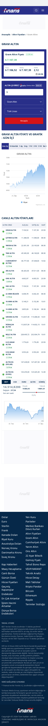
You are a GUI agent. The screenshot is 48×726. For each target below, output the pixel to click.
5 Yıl (40, 146)
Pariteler (30, 521)
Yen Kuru (31, 517)
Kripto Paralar (34, 586)
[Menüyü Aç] (42, 10)
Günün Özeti (9, 577)
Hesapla (24, 120)
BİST (6, 382)
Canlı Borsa (8, 573)
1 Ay (21, 146)
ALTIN (32, 382)
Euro (4, 521)
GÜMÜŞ (42, 382)
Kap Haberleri (9, 564)
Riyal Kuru (7, 539)
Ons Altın (31, 551)
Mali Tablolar (33, 582)
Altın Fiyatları (18, 34)
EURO (24, 382)
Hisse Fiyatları (10, 582)
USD (15, 382)
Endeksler (7, 594)
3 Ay (25, 146)
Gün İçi (5, 146)
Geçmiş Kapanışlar (8, 588)
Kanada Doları (10, 534)
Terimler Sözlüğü (35, 604)
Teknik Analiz (33, 573)
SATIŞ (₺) (35, 225)
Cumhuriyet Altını (36, 542)
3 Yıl (35, 146)
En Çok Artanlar (11, 598)
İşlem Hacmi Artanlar (9, 604)
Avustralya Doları (11, 543)
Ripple (29, 599)
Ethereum (31, 595)
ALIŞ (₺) (25, 225)
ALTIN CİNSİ (7, 225)
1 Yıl (30, 146)
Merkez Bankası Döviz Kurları (35, 527)
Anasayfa (6, 34)
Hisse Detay (32, 577)
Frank (5, 530)
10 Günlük (13, 146)
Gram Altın (32, 537)
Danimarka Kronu (12, 552)
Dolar (5, 517)
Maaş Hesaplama (11, 568)
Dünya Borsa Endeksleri (9, 612)
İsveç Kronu (8, 557)
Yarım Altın (32, 546)
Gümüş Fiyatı (33, 560)
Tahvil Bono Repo (36, 564)
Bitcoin (30, 591)
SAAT (43, 225)
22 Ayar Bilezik (34, 555)
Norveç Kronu (9, 548)
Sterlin (5, 526)
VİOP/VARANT (34, 568)
